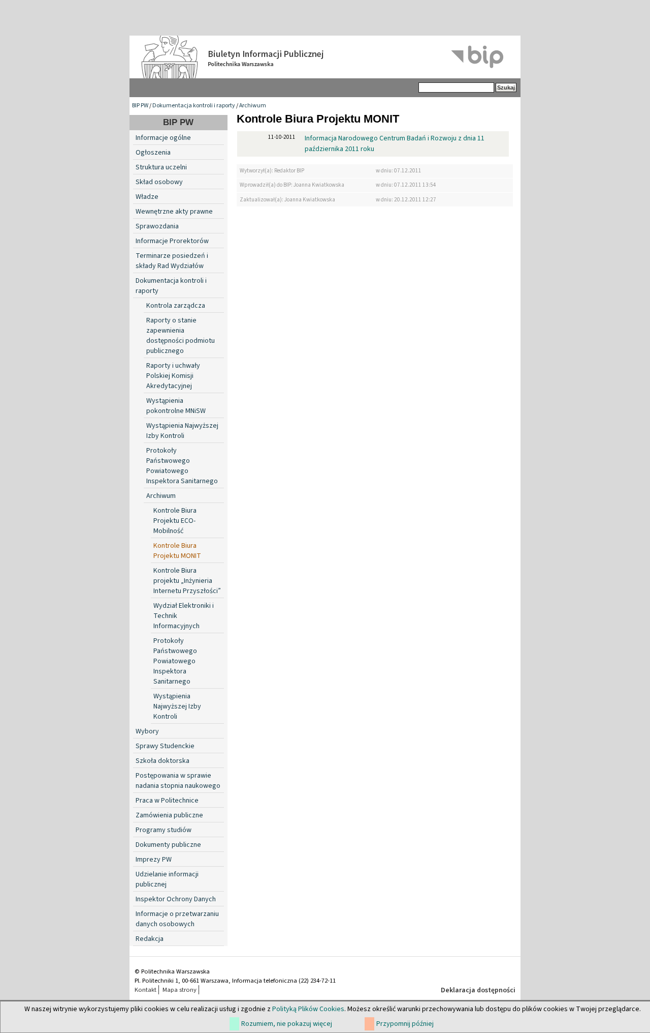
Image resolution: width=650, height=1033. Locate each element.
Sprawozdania (157, 226)
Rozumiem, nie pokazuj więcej (286, 1024)
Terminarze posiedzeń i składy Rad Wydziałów (172, 261)
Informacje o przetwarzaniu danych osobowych (177, 919)
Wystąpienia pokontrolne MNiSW (176, 406)
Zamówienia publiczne (169, 815)
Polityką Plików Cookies (308, 1009)
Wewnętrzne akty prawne (174, 211)
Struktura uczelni (161, 167)
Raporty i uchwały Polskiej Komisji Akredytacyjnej (173, 376)
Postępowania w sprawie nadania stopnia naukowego (178, 781)
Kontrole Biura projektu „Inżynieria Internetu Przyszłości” (187, 581)
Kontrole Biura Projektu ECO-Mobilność (175, 521)
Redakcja (150, 939)
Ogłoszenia (153, 152)
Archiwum (252, 105)
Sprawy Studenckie (165, 746)
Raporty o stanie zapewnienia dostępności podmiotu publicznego (180, 335)
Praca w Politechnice (167, 800)
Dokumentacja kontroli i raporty (193, 105)
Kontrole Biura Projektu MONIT (177, 551)
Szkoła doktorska (162, 761)
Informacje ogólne (163, 138)
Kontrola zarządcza (175, 306)
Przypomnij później (405, 1024)
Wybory (147, 731)
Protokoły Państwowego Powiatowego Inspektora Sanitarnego (182, 466)
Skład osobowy (159, 182)
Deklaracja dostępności (478, 990)
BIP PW (140, 105)
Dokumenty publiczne (168, 845)
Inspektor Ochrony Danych (176, 899)
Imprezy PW (154, 859)
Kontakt (145, 989)
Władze (147, 197)
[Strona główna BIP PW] (325, 57)
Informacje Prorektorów (172, 241)
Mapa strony (179, 989)
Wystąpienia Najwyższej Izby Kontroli (182, 431)
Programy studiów (163, 830)
